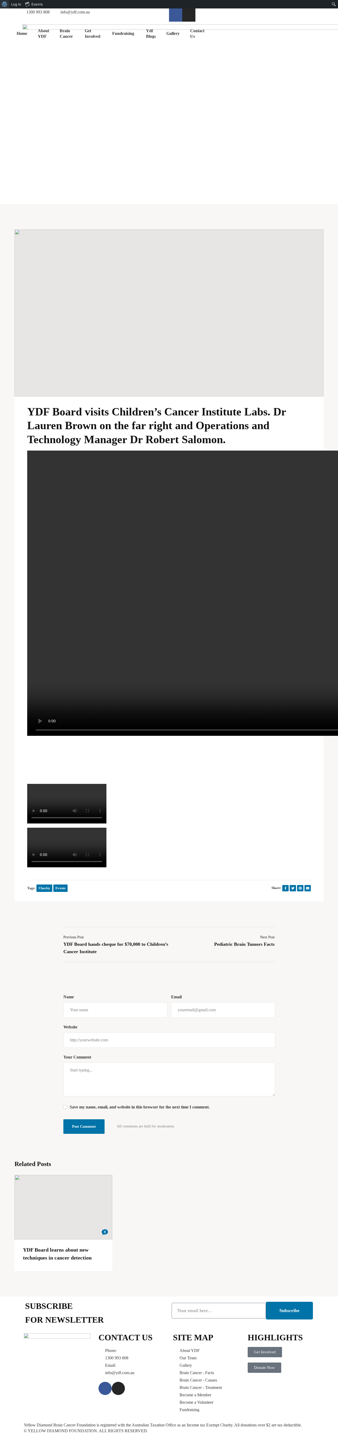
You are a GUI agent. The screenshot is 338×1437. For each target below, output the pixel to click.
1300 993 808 (116, 1358)
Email (176, 997)
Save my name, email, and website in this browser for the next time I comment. (140, 1107)
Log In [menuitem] (16, 4)
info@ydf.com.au (119, 1372)
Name (68, 997)
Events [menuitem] (37, 4)
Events (60, 888)
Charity (44, 888)
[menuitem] (4, 4)
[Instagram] (188, 15)
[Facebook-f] (175, 15)
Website (70, 1027)
